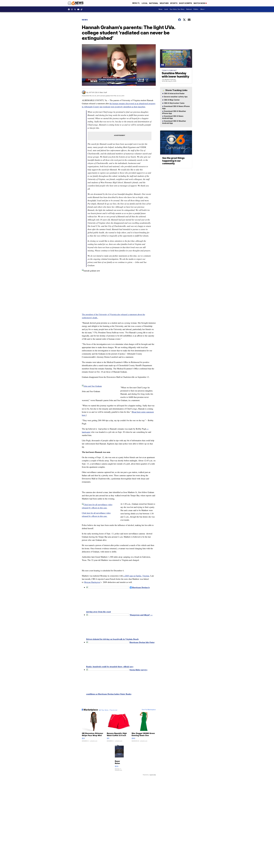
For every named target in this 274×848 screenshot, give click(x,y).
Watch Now (200, 3)
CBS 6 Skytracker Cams (173, 103)
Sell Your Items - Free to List (108, 710)
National (153, 3)
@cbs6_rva (82, 9)
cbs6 (72, 9)
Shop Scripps (185, 3)
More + (202, 9)
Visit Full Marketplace (149, 709)
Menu (135, 3)
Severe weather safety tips (175, 97)
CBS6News (69, 9)
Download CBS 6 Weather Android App (174, 122)
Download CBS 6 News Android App (172, 117)
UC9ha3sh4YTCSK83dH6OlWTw (78, 9)
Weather (164, 3)
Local (145, 3)
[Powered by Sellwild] (153, 775)
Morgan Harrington (92, 582)
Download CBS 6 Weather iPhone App (174, 112)
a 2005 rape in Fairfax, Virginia (136, 575)
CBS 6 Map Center (171, 100)
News (160, 9)
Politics (196, 9)
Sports (173, 3)
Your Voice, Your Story (177, 9)
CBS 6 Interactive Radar (174, 94)
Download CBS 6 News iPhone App (176, 107)
